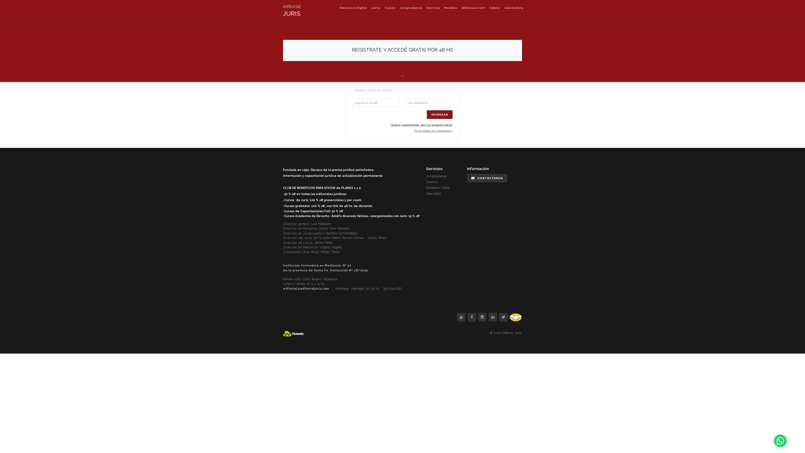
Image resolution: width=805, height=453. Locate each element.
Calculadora (513, 7)
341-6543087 (392, 288)
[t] (503, 317)
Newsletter (433, 193)
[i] (482, 317)
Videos (494, 7)
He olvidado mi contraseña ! (433, 130)
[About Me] (402, 78)
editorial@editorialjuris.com (306, 288)
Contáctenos (490, 178)
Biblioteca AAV (473, 7)
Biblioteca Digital (353, 7)
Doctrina (433, 7)
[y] (461, 317)
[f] (472, 317)
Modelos (451, 7)
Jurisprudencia (411, 7)
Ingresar (439, 114)
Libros (376, 7)
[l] (493, 317)
